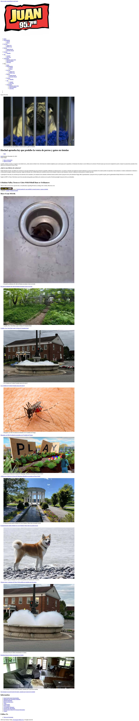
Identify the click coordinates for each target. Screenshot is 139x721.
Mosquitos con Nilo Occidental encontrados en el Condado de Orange (17, 435)
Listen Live (9, 45)
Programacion (6, 40)
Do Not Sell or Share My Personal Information (14, 709)
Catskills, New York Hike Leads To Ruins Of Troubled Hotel (15, 328)
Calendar (8, 53)
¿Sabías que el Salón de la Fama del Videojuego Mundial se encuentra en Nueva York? (20, 476)
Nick (2, 156)
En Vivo (5, 44)
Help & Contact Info (11, 59)
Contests (8, 55)
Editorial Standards (7, 700)
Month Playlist (9, 49)
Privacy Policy (6, 705)
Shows (7, 42)
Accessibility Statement (8, 707)
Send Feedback (9, 61)
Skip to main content (5, 1)
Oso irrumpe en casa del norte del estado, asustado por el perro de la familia (18, 691)
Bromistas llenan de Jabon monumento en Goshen (12, 655)
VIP (4, 54)
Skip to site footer (14, 1)
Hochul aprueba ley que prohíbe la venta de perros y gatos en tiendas (32, 189)
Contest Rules (6, 704)
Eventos (5, 52)
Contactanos (6, 58)
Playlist (5, 48)
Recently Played (10, 50)
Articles (7, 190)
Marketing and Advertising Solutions (11, 699)
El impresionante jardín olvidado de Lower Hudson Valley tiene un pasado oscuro (19, 525)
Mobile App (9, 46)
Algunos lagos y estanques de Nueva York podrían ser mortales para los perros (18, 582)
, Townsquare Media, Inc (18, 719)
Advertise (8, 62)
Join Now (8, 57)
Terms (4, 703)
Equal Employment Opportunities (11, 698)
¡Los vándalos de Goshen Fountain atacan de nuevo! (13, 385)
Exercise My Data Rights (9, 708)
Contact (5, 711)
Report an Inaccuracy (8, 702)
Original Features (14, 190)
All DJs (8, 41)
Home (4, 38)
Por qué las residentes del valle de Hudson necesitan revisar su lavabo (16, 286)
